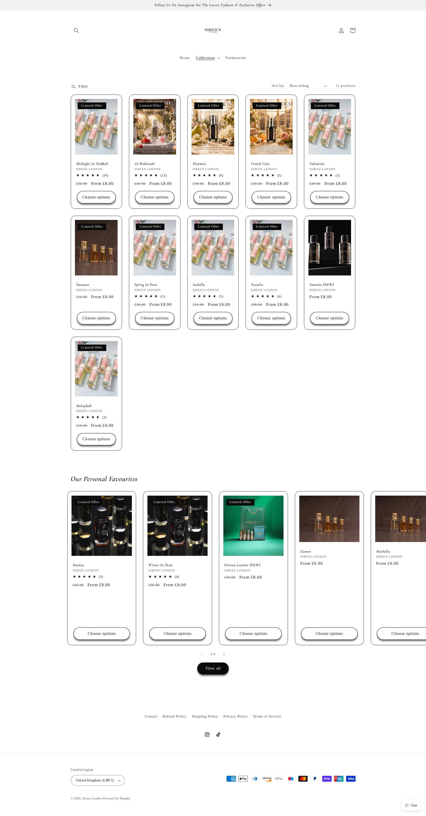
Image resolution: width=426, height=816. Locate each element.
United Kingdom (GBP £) (95, 780)
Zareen (305, 551)
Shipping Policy (205, 716)
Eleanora (199, 163)
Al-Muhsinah (144, 163)
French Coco (260, 163)
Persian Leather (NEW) (242, 565)
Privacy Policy (235, 716)
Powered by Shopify (116, 798)
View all (212, 668)
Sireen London (92, 798)
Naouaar (82, 284)
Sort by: (278, 86)
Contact (151, 716)
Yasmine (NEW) (321, 284)
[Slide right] (224, 654)
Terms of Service (267, 716)
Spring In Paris (146, 284)
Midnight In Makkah (92, 163)
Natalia (257, 284)
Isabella (199, 284)
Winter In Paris (160, 565)
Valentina (316, 163)
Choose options (96, 197)
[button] (76, 30)
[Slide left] (201, 654)
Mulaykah (84, 406)
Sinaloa (78, 565)
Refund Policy (175, 716)
